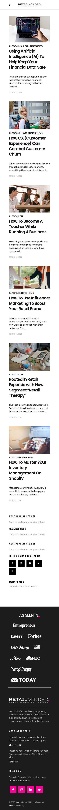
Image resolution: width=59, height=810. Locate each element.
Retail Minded (21, 802)
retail (26, 46)
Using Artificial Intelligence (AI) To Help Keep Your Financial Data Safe (27, 59)
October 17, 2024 (15, 92)
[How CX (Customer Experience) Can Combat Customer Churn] (29, 115)
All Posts (13, 46)
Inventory (22, 457)
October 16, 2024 (15, 257)
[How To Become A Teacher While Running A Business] (29, 198)
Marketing (23, 293)
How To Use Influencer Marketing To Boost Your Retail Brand (29, 303)
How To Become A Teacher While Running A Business (27, 226)
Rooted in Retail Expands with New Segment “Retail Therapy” (26, 387)
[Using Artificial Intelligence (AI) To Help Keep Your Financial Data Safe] (29, 29)
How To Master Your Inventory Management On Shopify (27, 470)
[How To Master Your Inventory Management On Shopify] (29, 440)
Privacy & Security (16, 805)
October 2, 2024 (15, 500)
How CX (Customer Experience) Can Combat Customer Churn (27, 146)
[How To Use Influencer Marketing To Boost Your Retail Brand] (29, 277)
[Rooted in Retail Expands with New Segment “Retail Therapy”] (29, 357)
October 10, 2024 (15, 334)
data (20, 46)
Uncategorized (36, 46)
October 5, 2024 (15, 417)
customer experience (27, 133)
